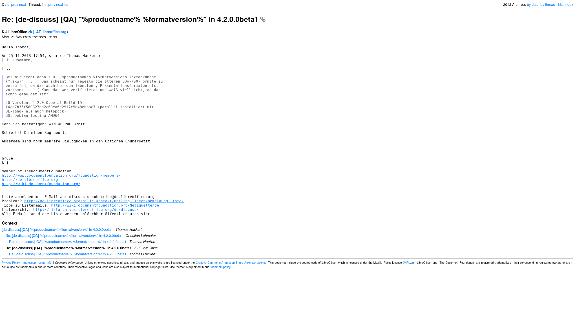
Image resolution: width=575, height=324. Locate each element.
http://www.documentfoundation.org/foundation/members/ (61, 175)
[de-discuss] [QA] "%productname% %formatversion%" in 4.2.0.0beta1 (57, 229)
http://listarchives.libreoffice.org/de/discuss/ (86, 209)
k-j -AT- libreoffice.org (48, 31)
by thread (547, 4)
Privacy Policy (11, 262)
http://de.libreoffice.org (30, 180)
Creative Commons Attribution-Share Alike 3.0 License (231, 262)
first (44, 4)
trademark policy (220, 267)
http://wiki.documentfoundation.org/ (41, 184)
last (66, 4)
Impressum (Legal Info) (37, 262)
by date (533, 4)
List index (565, 4)
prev (14, 4)
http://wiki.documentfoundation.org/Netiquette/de (105, 205)
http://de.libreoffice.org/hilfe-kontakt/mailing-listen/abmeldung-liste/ (104, 201)
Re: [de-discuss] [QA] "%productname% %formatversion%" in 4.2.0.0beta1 (130, 19)
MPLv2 (408, 262)
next (22, 4)
